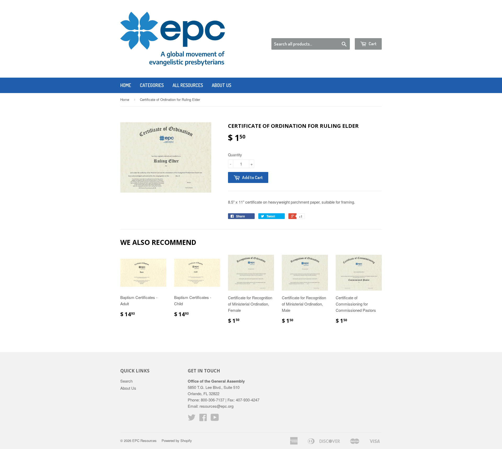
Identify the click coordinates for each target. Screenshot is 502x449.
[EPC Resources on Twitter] (192, 419)
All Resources (188, 85)
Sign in (339, 31)
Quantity (235, 154)
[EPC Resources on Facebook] (203, 419)
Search (126, 381)
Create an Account (367, 31)
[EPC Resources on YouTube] (215, 419)
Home (125, 85)
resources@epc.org (216, 406)
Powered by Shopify (177, 440)
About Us (221, 85)
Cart (372, 43)
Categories (152, 85)
